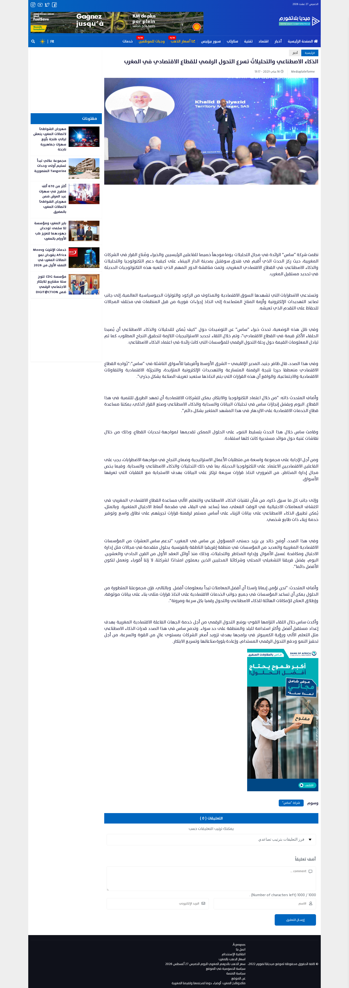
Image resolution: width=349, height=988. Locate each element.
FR (52, 41)
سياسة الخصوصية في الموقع (225, 968)
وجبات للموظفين (152, 41)
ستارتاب (232, 41)
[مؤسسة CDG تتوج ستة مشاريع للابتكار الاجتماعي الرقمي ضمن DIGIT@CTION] (66, 285)
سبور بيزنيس (211, 41)
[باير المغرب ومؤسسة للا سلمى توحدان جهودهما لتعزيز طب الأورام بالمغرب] (66, 231)
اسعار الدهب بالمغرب (232, 959)
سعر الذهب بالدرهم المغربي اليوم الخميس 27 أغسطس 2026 (205, 964)
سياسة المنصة (235, 973)
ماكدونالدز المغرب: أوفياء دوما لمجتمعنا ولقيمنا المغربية (208, 983)
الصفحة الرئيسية (301, 41)
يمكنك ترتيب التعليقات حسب (211, 829)
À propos (239, 944)
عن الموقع (238, 978)
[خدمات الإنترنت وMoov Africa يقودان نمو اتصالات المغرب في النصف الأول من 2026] (66, 258)
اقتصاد (264, 41)
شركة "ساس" (291, 802)
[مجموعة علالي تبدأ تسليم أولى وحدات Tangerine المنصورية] (66, 168)
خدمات (128, 41)
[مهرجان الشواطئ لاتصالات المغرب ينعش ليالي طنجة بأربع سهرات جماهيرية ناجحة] (66, 140)
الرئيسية (310, 53)
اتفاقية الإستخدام (233, 954)
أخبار (278, 41)
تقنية (248, 41)
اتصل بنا (240, 949)
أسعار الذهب (181, 41)
